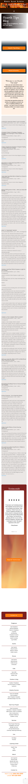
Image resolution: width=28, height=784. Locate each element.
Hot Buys (14, 738)
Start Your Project (14, 704)
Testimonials (14, 759)
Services (14, 720)
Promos (14, 739)
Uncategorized (23, 123)
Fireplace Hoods (14, 636)
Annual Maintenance (14, 728)
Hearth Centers (14, 638)
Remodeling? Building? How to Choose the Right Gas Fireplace (13, 384)
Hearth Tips (14, 747)
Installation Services (14, 725)
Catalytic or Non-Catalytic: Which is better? (12, 317)
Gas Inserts (14, 647)
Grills (14, 668)
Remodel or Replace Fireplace (14, 710)
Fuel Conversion (14, 708)
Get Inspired (14, 758)
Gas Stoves (14, 659)
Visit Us (7, 1)
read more (3, 128)
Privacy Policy (14, 764)
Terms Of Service (14, 762)
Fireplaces (14, 623)
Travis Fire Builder (14, 693)
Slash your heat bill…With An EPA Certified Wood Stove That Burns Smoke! (13, 359)
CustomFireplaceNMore (8, 123)
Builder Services (14, 727)
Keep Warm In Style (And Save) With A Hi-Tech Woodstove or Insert (13, 163)
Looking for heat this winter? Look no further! (13, 121)
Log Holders (14, 639)
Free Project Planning (14, 724)
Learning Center (14, 743)
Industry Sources (14, 690)
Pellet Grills (14, 675)
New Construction (13, 713)
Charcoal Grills (14, 673)
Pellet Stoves (14, 663)
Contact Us (13, 615)
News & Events (14, 70)
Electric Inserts (14, 650)
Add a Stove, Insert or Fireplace (14, 711)
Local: (14, 775)
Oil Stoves (13, 664)
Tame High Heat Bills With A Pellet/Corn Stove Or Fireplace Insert (14, 177)
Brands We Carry (14, 761)
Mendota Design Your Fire (14, 698)
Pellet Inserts (14, 652)
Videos (14, 750)
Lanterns (14, 686)
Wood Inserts (14, 648)
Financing (14, 766)
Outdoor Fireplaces (14, 683)
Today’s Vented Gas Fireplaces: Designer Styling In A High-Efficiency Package (13, 147)
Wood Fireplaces (14, 628)
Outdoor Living (14, 679)
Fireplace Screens (14, 634)
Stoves (14, 656)
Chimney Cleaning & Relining (14, 730)
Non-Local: (14, 773)
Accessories (14, 633)
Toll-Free (21, 1)
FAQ (14, 748)
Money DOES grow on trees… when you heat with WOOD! (14, 190)
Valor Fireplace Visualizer (14, 697)
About (14, 754)
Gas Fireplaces (14, 626)
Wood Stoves (14, 661)
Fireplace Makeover (14, 714)
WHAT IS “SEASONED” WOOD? (9, 230)
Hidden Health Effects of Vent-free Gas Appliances (11, 427)
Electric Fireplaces (14, 630)
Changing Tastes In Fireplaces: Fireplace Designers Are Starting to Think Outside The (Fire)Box (12, 133)
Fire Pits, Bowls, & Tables (14, 684)
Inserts (14, 643)
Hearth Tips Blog (13, 48)
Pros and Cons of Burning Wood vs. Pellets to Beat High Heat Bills (13, 447)
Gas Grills (14, 672)
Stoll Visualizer (14, 695)
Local (14, 1)
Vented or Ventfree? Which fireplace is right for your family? (13, 270)
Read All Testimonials (13, 559)
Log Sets (14, 631)
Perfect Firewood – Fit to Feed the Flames (11, 395)
